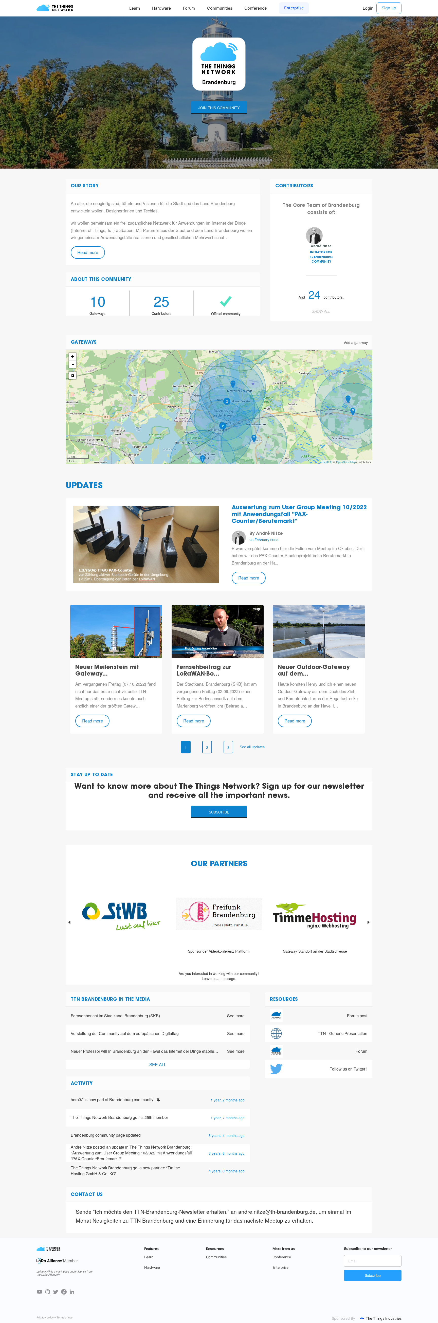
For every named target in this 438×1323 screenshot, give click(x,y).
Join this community (219, 107)
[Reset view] (72, 375)
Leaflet (327, 462)
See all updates (252, 746)
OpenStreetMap (346, 462)
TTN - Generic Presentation (342, 1033)
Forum (361, 1051)
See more (236, 1016)
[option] (123, 922)
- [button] (73, 364)
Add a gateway (356, 342)
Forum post (357, 1016)
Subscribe (219, 811)
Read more (87, 252)
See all (157, 1064)
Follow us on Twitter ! (348, 1069)
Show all (321, 311)
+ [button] (72, 356)
